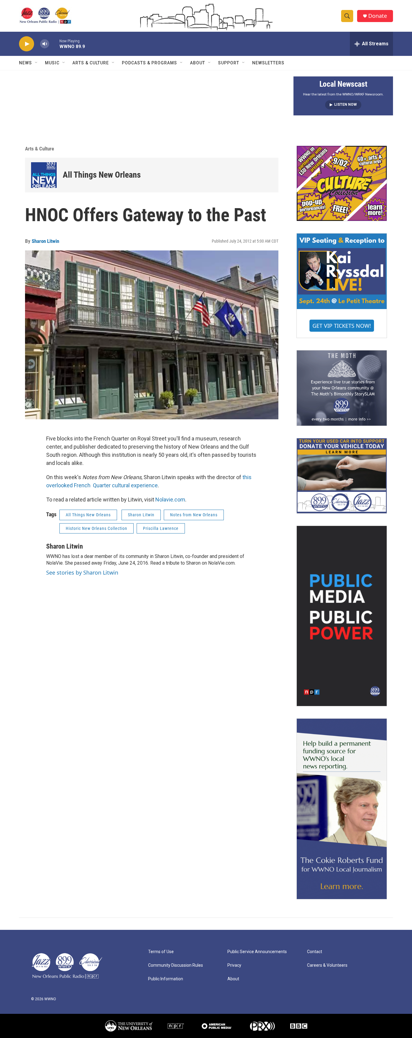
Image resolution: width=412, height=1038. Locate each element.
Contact (314, 951)
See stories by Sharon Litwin (82, 572)
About (197, 62)
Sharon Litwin (45, 241)
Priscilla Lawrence (161, 528)
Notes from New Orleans (193, 514)
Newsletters (268, 62)
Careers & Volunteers (327, 965)
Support (228, 62)
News (25, 62)
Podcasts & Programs (149, 62)
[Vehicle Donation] (342, 475)
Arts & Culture (90, 62)
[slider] (54, 43)
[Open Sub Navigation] (36, 62)
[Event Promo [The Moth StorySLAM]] (342, 387)
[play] (26, 43)
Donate (377, 16)
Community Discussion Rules (175, 965)
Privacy (234, 965)
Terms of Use (161, 951)
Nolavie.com (170, 499)
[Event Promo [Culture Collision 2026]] (342, 183)
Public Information (165, 979)
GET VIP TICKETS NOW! (341, 325)
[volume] (45, 44)
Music (52, 62)
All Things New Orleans (102, 175)
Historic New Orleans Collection (96, 528)
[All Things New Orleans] (44, 175)
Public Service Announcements (257, 951)
